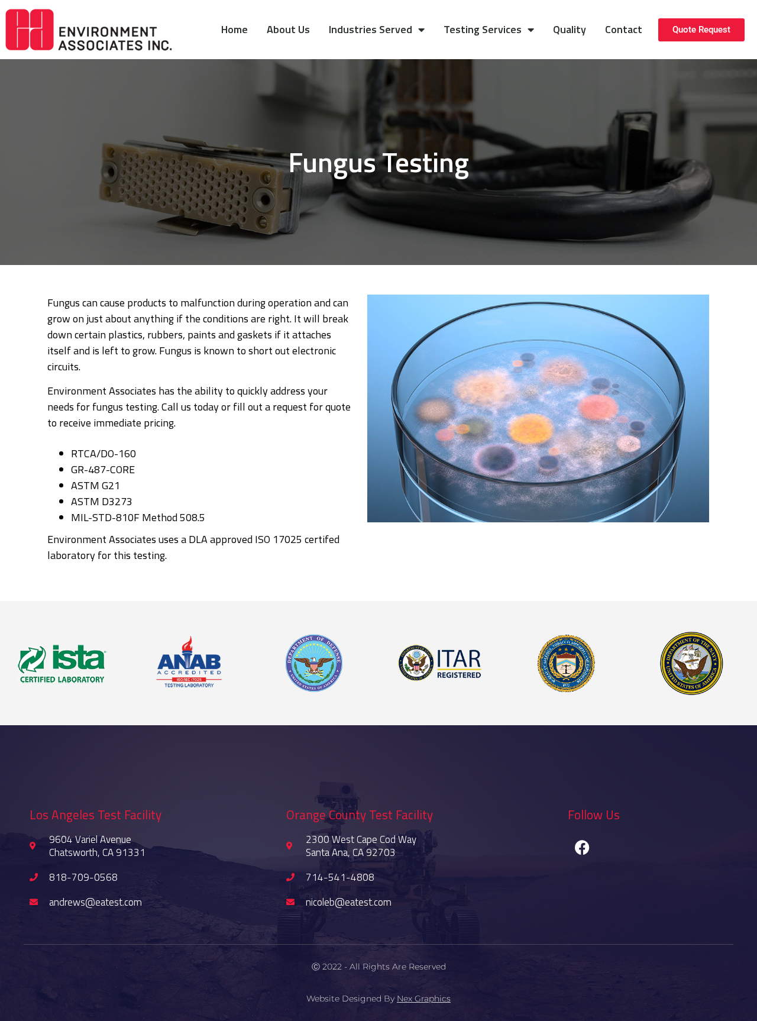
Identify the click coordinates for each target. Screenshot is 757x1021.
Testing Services (483, 29)
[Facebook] (582, 847)
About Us (288, 29)
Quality (569, 29)
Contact (623, 29)
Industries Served (370, 29)
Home (234, 29)
